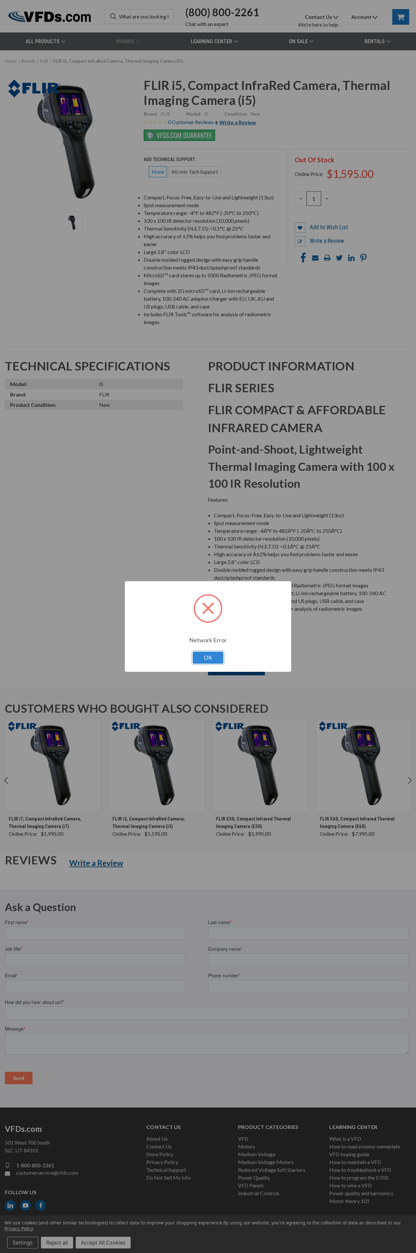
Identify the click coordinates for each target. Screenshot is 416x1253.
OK (208, 657)
